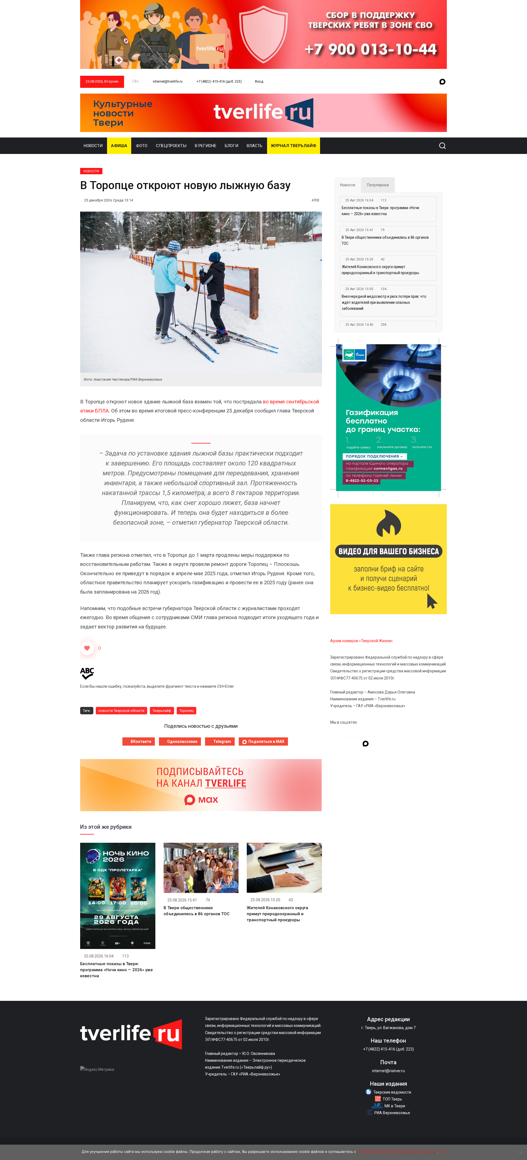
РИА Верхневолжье (392, 1113)
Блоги (231, 145)
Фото (141, 145)
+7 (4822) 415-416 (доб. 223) (219, 81)
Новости (93, 145)
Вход (259, 81)
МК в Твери (395, 1106)
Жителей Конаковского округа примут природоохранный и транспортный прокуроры (277, 913)
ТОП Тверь (392, 1099)
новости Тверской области (121, 711)
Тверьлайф (162, 711)
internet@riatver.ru (388, 1071)
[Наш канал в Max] (442, 82)
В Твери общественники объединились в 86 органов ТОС (385, 240)
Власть (254, 145)
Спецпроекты (171, 145)
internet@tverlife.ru (167, 81)
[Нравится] (87, 648)
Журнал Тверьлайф (293, 145)
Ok (443, 1151)
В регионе (205, 145)
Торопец (187, 711)
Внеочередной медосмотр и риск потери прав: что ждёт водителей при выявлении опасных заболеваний (384, 302)
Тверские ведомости (392, 1092)
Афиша (119, 145)
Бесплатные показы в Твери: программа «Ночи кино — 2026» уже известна (116, 969)
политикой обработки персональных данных (397, 1151)
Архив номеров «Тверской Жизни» (361, 641)
